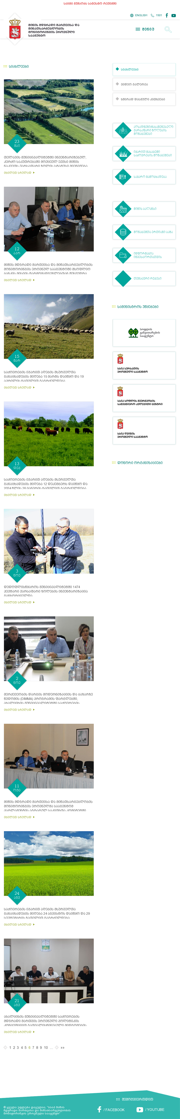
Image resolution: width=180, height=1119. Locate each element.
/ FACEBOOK (114, 1110)
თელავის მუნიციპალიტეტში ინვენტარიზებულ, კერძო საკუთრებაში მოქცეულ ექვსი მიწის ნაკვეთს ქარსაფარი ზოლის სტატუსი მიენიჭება (46, 161)
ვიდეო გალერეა (134, 84)
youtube (173, 16)
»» (63, 1048)
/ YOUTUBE (154, 1110)
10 (46, 1048)
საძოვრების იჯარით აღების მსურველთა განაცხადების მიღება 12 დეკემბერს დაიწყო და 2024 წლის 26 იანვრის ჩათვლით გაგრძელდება (46, 484)
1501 (159, 15)
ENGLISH (141, 15)
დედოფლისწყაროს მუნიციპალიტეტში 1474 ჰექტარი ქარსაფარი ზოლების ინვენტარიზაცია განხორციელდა (46, 591)
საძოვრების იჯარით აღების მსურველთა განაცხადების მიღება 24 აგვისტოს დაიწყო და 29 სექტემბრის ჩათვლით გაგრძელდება (47, 913)
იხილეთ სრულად (17, 172)
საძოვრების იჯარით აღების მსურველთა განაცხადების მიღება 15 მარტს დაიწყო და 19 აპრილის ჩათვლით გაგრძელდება (44, 376)
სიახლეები (130, 69)
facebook (168, 15)
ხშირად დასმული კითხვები (143, 99)
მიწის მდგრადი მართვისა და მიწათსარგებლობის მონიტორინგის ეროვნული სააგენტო (53, 30)
